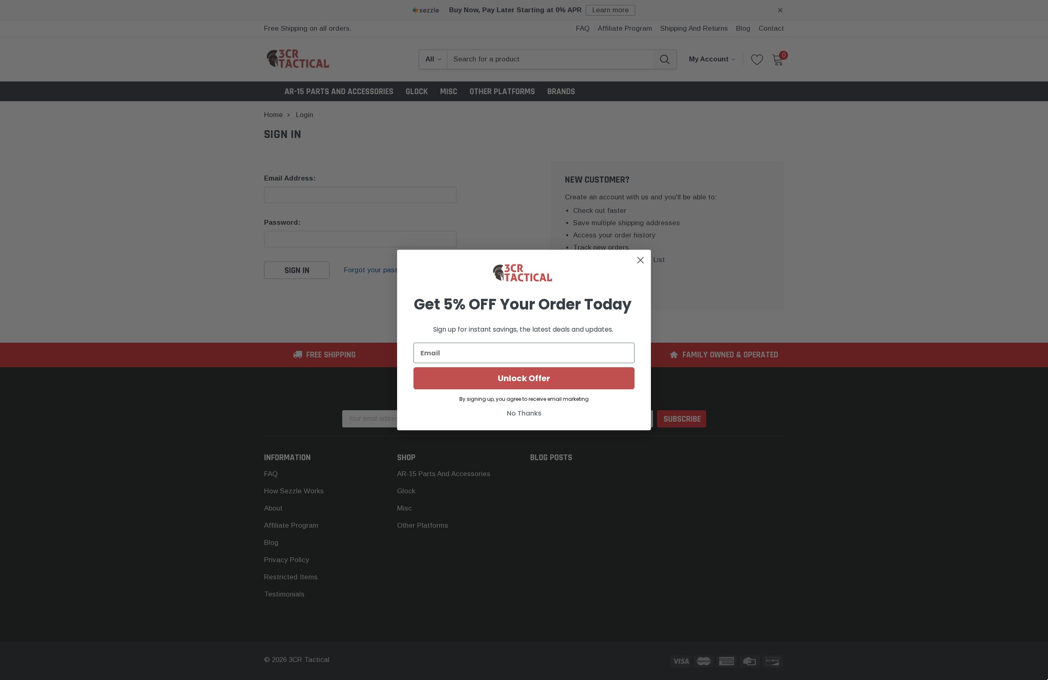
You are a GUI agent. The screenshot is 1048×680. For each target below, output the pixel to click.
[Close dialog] (640, 260)
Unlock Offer (524, 378)
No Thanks (524, 413)
